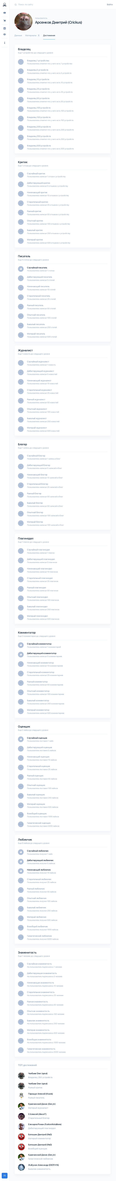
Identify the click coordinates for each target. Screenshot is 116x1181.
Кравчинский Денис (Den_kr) (41, 1104)
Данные (18, 35)
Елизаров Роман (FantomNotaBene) (45, 1124)
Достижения (49, 35)
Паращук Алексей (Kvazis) (40, 1094)
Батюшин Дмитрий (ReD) (40, 1134)
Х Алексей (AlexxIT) (37, 1114)
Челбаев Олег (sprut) (38, 1073)
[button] (4, 43)
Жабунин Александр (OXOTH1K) (43, 1165)
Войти (110, 4)
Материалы (32, 35)
